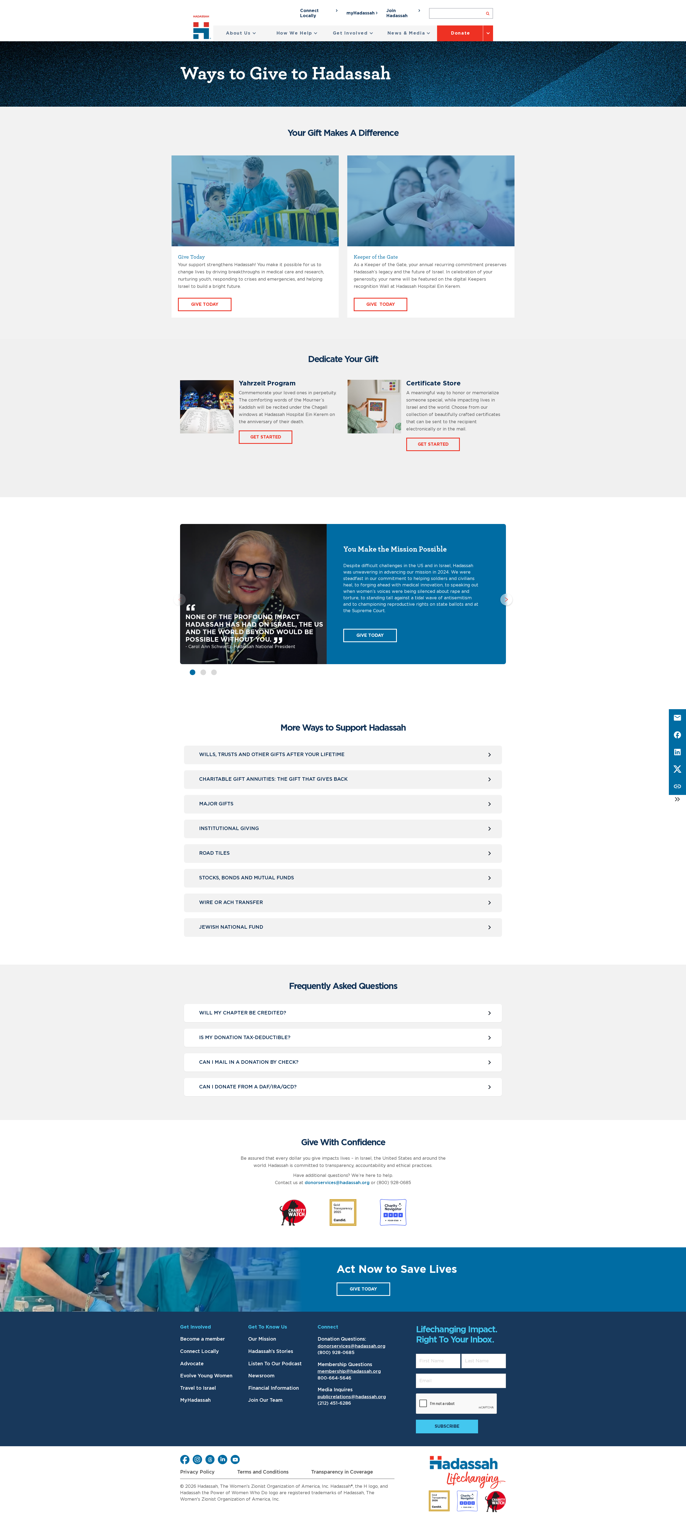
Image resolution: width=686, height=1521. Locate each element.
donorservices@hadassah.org (337, 1183)
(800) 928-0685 (336, 1352)
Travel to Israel (198, 1388)
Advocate (192, 1364)
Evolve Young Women (206, 1376)
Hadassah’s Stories (270, 1351)
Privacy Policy (197, 1472)
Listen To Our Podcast (275, 1364)
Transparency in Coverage (342, 1472)
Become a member (202, 1339)
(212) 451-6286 (334, 1403)
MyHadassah (195, 1400)
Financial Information (273, 1388)
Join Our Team (265, 1400)
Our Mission (262, 1339)
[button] (241, 33)
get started (433, 444)
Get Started (265, 437)
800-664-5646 (334, 1378)
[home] (203, 28)
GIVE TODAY (370, 635)
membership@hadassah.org (349, 1371)
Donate (460, 33)
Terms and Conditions (263, 1472)
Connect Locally (199, 1351)
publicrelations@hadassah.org (352, 1396)
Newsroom (261, 1376)
